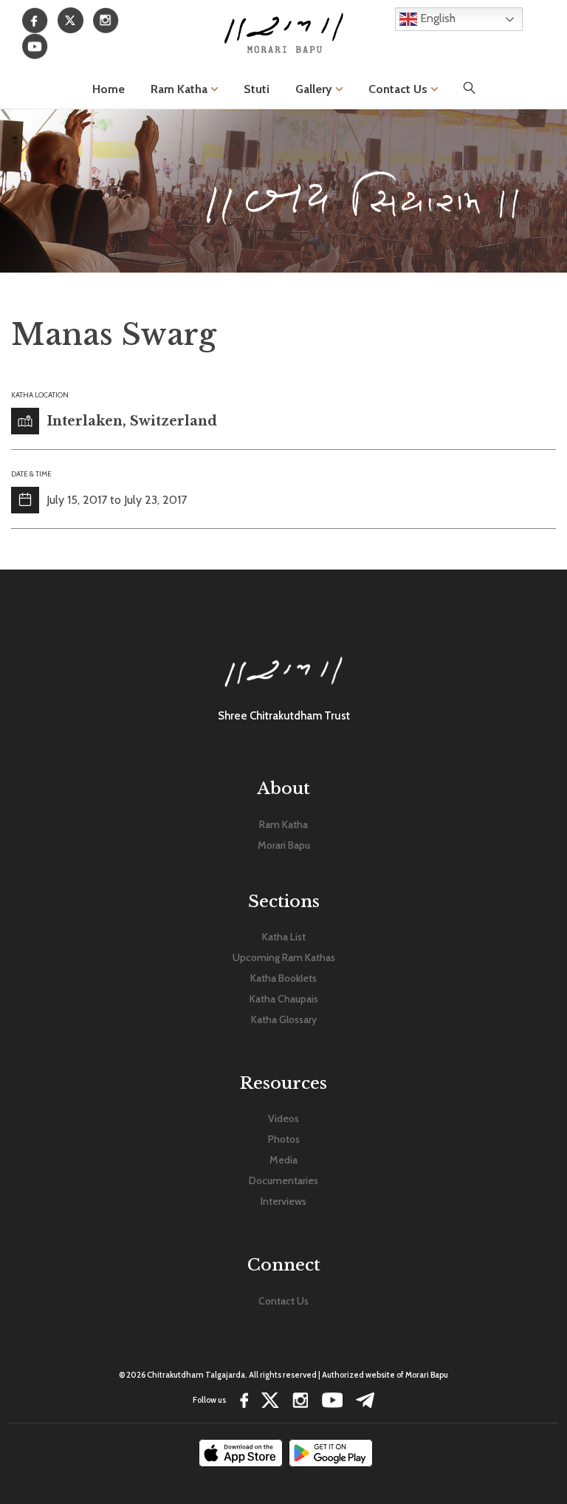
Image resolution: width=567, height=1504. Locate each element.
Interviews (283, 1201)
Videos (283, 1118)
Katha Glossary (284, 1019)
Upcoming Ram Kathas (284, 957)
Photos (284, 1139)
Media (283, 1159)
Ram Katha (180, 89)
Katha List (284, 936)
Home (108, 89)
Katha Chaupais (284, 998)
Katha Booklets (283, 978)
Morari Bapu (284, 845)
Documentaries (283, 1180)
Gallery (315, 89)
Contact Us (399, 89)
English (436, 18)
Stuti (256, 89)
